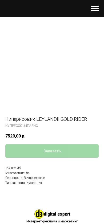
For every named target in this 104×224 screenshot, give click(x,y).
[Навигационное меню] (95, 8)
